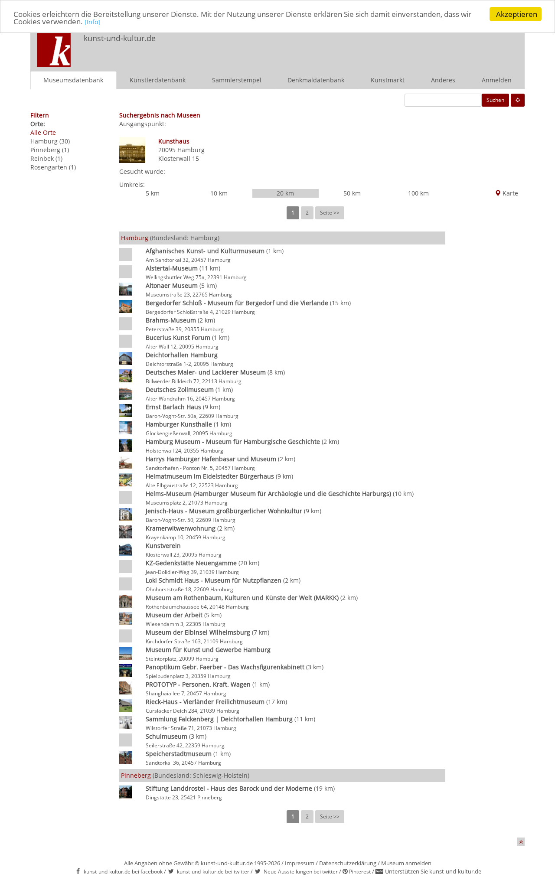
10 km (219, 193)
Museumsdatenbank (73, 80)
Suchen (495, 100)
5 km (153, 193)
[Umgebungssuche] (518, 100)
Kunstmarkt (388, 80)
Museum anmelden (406, 863)
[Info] (92, 22)
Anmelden (497, 80)
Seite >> (330, 212)
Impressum (299, 863)
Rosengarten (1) (53, 167)
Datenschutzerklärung (347, 863)
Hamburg (191, 150)
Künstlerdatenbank (158, 80)
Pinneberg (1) (49, 150)
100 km (418, 193)
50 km (352, 193)
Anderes (443, 80)
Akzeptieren (516, 14)
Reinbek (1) (46, 158)
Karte (509, 193)
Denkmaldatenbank (315, 80)
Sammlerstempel (236, 80)
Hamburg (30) (50, 141)
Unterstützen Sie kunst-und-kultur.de (433, 871)
